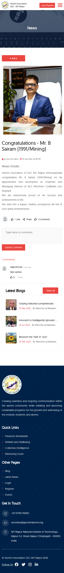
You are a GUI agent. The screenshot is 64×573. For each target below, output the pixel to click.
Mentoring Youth (14, 453)
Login (8, 482)
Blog (7, 471)
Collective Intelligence (17, 447)
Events (8, 494)
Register (9, 488)
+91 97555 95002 (20, 513)
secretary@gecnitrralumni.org (27, 522)
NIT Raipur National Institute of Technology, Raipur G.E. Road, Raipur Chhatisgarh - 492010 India (35, 536)
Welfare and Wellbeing (17, 442)
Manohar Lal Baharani (46, 308)
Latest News (11, 476)
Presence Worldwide (16, 436)
